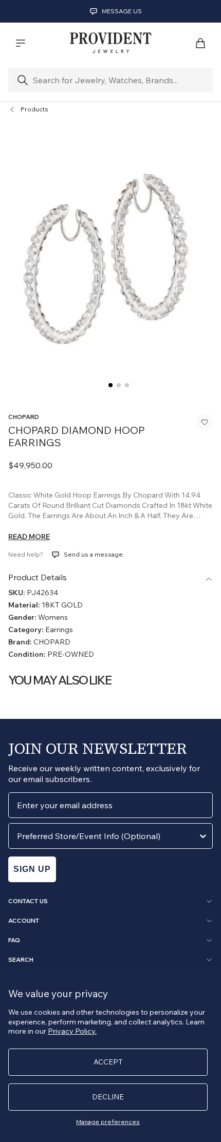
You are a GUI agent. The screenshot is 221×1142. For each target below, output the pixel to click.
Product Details (37, 577)
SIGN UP (32, 869)
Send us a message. (94, 554)
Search (20, 959)
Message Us (122, 11)
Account (23, 920)
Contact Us (28, 901)
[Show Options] (203, 836)
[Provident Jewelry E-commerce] (110, 43)
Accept (108, 1062)
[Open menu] (20, 43)
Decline (108, 1096)
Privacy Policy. (72, 1031)
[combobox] (107, 836)
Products (34, 109)
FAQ (14, 940)
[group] (110, 263)
